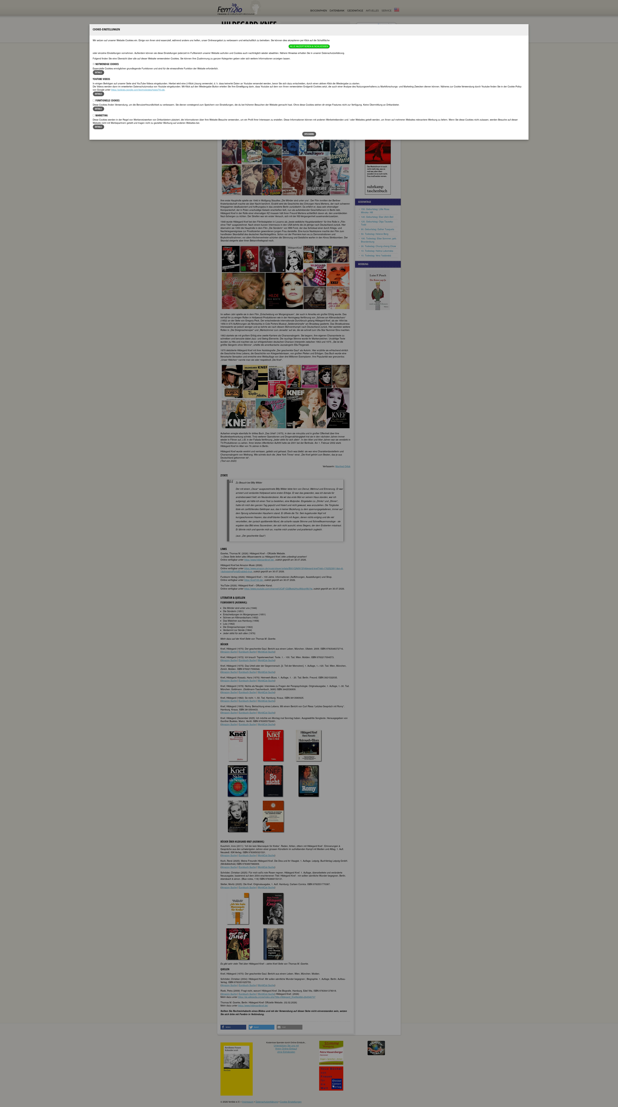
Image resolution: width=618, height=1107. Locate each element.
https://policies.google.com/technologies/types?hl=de (138, 89)
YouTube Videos (101, 79)
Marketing (101, 115)
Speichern (309, 134)
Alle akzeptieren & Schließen (309, 46)
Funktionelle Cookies (107, 100)
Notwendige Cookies (107, 64)
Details (98, 72)
